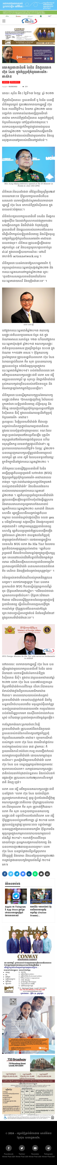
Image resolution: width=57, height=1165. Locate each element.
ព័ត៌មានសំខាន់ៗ (15, 82)
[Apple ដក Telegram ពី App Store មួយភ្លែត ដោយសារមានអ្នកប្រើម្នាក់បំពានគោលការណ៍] (16, 896)
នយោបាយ (6, 82)
